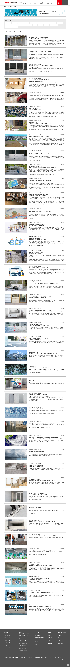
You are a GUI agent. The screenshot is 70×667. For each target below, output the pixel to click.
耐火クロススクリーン (8, 637)
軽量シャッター (7, 638)
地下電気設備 (8, 26)
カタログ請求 (60, 635)
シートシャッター (8, 642)
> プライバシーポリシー (14, 663)
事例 (30, 24)
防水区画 (46, 24)
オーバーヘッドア (8, 647)
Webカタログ (37, 643)
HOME (5, 6)
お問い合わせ (60, 634)
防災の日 (40, 24)
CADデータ (36, 644)
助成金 (35, 24)
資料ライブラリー (60, 643)
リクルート (53, 3)
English (31, 659)
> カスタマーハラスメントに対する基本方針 (27, 663)
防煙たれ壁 (6, 648)
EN (65, 3)
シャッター (25, 3)
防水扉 (42, 22)
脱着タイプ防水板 (54, 24)
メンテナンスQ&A (60, 640)
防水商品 (30, 3)
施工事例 (23, 657)
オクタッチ (8, 22)
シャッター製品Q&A (61, 638)
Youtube (64, 659)
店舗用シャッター (8, 640)
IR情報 (49, 638)
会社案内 (48, 3)
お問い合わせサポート (59, 3)
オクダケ (48, 22)
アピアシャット (8, 24)
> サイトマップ (6, 663)
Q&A (58, 637)
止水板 (37, 22)
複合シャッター (7, 643)
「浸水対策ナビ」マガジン (11, 6)
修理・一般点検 (37, 635)
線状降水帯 (26, 22)
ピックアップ (30, 657)
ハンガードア (7, 645)
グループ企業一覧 (23, 659)
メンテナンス (36, 3)
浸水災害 (20, 22)
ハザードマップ (16, 24)
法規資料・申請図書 (61, 642)
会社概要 (49, 635)
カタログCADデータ (42, 3)
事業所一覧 (50, 637)
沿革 (49, 640)
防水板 (32, 22)
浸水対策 (14, 22)
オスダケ (53, 22)
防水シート (60, 22)
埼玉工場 (15, 26)
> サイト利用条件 (39, 663)
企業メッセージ (50, 634)
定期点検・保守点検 (38, 634)
